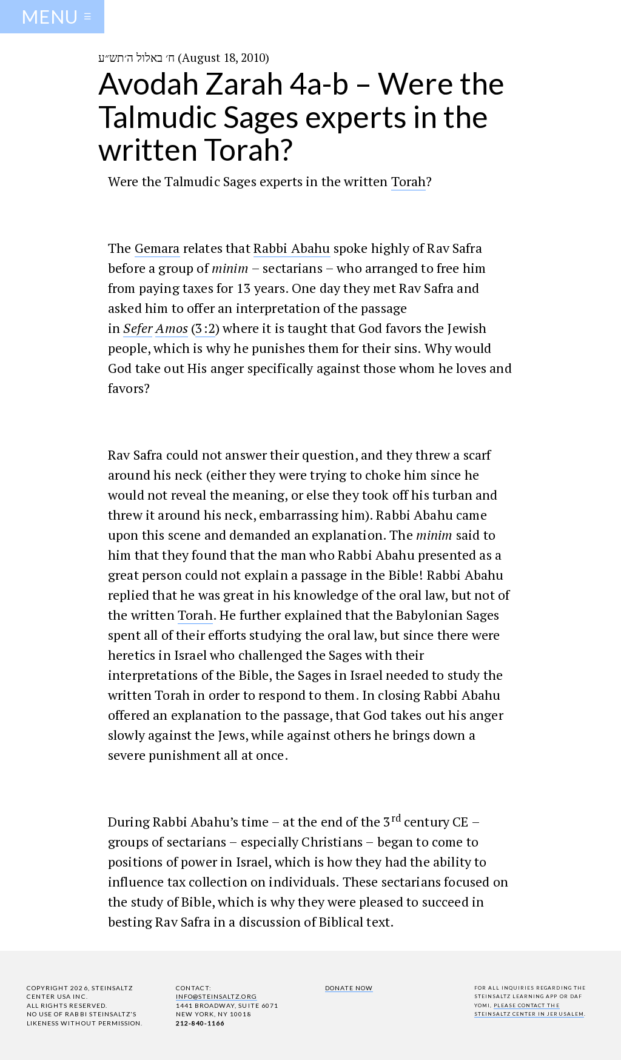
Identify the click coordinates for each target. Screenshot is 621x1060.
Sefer (137, 328)
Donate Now (349, 987)
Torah (408, 181)
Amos (171, 328)
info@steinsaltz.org (216, 996)
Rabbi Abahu (292, 248)
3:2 (205, 328)
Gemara (157, 248)
